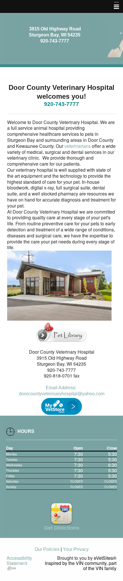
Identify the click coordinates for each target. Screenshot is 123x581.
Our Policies (47, 549)
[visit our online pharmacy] (61, 405)
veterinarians (77, 146)
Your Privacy (76, 549)
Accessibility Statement (19, 560)
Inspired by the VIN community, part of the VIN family (80, 566)
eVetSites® (105, 558)
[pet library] (61, 331)
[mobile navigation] (114, 7)
